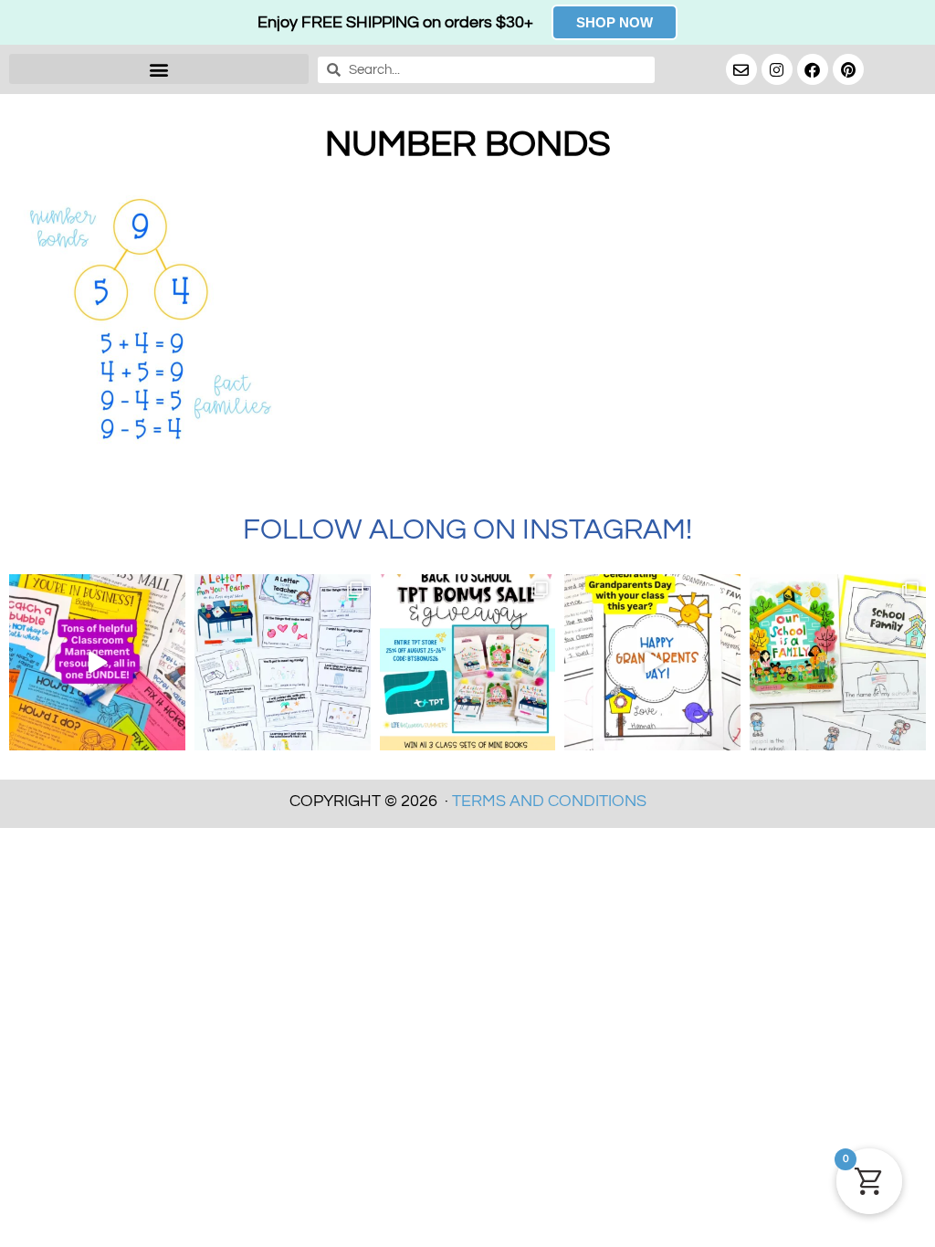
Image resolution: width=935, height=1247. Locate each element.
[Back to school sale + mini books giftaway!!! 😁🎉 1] (468, 662)
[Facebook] (812, 69)
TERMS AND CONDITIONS (549, 801)
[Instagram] (777, 69)
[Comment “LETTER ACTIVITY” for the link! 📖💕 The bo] (282, 662)
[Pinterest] (848, 69)
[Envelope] (741, 69)
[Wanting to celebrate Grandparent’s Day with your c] (652, 662)
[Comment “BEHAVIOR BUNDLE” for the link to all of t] (97, 662)
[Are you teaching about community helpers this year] (838, 662)
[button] (159, 69)
